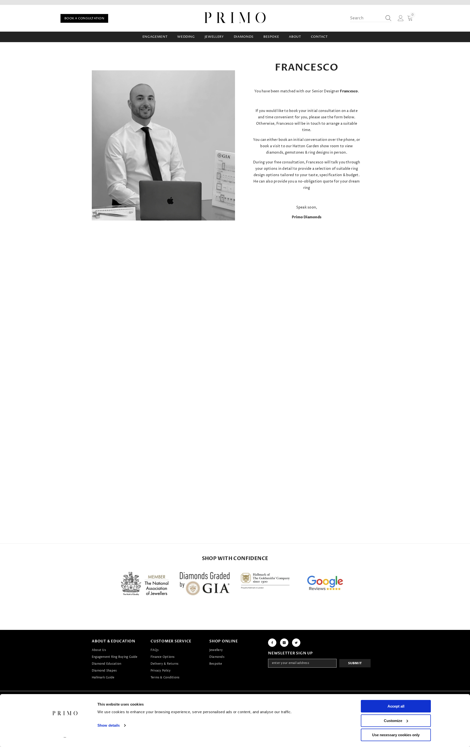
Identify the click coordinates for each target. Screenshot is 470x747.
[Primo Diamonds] (144, 584)
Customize (393, 721)
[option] (145, 584)
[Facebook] (272, 642)
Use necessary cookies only (396, 735)
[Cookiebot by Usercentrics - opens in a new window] (65, 737)
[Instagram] (284, 642)
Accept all (396, 706)
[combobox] (366, 18)
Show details (108, 725)
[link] (163, 145)
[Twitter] (296, 642)
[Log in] (401, 18)
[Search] (371, 18)
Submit (355, 663)
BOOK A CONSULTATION (84, 18)
